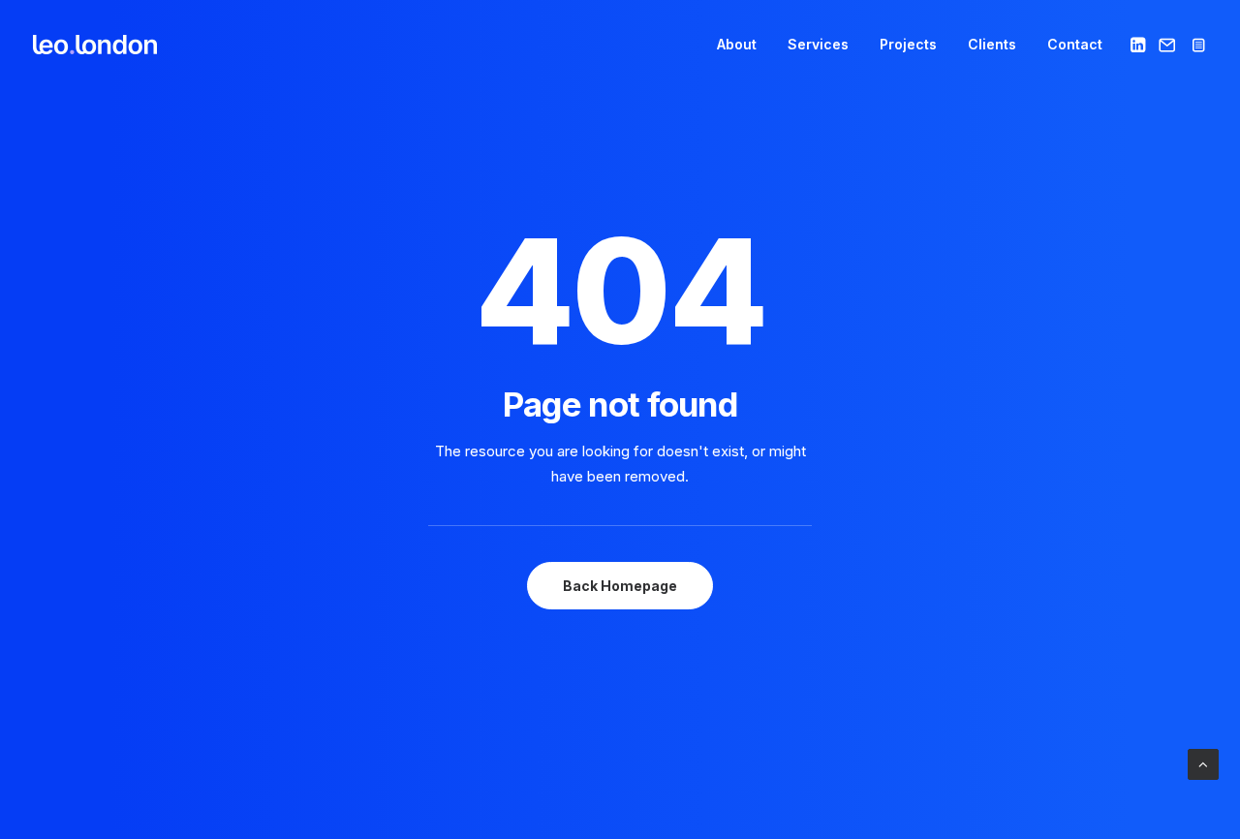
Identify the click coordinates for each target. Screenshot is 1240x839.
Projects (908, 44)
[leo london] (95, 44)
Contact (1074, 44)
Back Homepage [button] (620, 585)
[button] (1140, 44)
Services (818, 44)
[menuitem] (736, 44)
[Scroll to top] (1203, 763)
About (737, 44)
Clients (992, 44)
